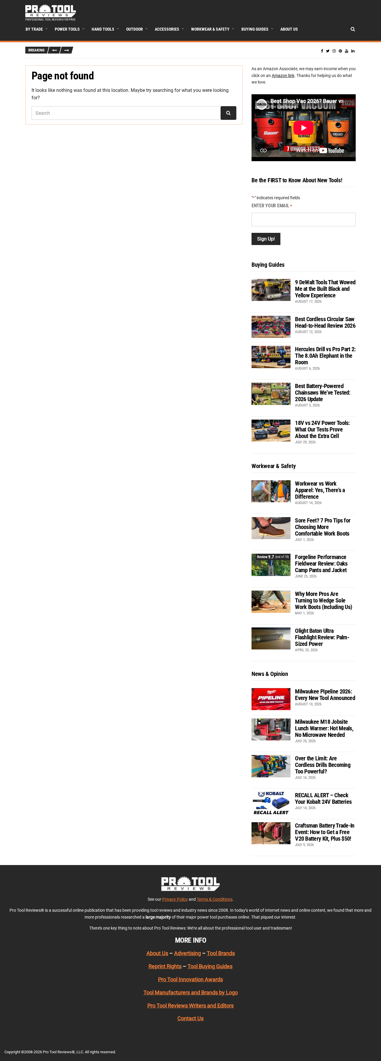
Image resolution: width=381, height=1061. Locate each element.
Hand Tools (103, 29)
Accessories (167, 29)
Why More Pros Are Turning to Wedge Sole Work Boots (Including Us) (323, 600)
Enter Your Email (272, 205)
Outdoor (134, 29)
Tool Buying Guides (210, 966)
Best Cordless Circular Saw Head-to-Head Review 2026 (325, 322)
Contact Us (190, 1018)
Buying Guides (254, 29)
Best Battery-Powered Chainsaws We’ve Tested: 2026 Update (322, 392)
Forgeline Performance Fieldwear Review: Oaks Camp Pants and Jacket (321, 563)
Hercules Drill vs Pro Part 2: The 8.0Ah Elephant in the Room (325, 356)
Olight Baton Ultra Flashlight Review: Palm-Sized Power (322, 637)
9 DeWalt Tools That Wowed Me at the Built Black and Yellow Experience (325, 289)
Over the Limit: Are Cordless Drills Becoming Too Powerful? (322, 765)
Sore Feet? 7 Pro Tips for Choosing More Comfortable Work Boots (322, 527)
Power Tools (67, 29)
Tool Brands (221, 953)
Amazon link (283, 75)
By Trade (34, 29)
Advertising (187, 953)
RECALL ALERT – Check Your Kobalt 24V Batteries (323, 798)
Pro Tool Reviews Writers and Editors (190, 1005)
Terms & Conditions (214, 899)
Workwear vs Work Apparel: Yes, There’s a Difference (320, 490)
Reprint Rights (165, 966)
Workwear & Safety (210, 29)
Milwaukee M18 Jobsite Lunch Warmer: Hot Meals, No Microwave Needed (324, 728)
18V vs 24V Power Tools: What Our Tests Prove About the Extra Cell (322, 429)
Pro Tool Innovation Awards (190, 979)
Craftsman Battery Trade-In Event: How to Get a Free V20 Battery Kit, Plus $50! (324, 832)
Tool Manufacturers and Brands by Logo (190, 992)
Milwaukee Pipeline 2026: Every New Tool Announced (325, 694)
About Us (289, 29)
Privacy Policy (175, 899)
